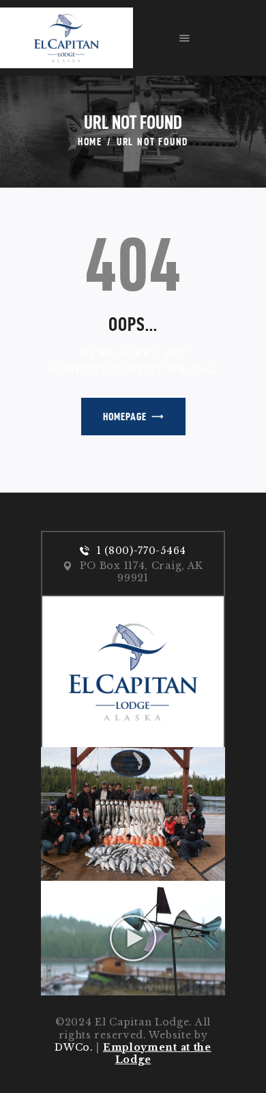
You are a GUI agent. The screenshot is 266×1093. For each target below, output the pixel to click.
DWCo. (74, 1047)
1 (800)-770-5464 (141, 550)
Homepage (125, 416)
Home (90, 141)
